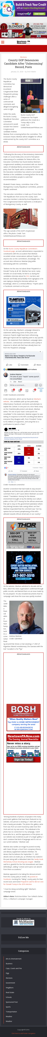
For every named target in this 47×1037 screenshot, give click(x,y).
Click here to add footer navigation (23, 1033)
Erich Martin (31, 72)
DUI (27, 276)
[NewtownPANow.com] (23, 42)
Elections (23, 57)
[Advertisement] (23, 680)
